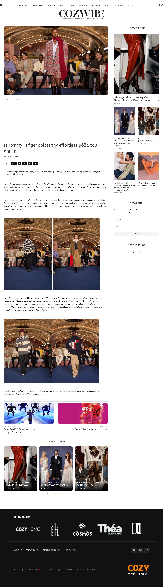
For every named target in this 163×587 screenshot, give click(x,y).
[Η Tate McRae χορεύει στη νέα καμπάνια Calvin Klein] (148, 166)
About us (17, 550)
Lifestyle (23, 5)
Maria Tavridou (12, 156)
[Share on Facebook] (19, 163)
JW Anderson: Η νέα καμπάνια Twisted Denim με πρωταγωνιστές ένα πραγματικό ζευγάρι (124, 186)
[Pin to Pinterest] (30, 163)
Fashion (51, 5)
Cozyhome (83, 5)
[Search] (156, 5)
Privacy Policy (32, 550)
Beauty (63, 5)
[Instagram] (162, 5)
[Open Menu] (1, 5)
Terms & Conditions (52, 550)
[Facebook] (159, 5)
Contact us (71, 550)
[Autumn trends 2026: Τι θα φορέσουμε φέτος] (91, 468)
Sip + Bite (131, 5)
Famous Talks (37, 5)
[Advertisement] (56, 118)
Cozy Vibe (17, 570)
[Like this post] (14, 163)
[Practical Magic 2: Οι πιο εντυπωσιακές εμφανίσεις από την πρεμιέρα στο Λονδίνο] (55, 468)
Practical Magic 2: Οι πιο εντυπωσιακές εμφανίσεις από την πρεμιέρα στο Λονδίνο (124, 141)
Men (72, 5)
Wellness (119, 5)
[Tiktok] (147, 550)
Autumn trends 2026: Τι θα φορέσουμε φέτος (148, 139)
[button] (7, 470)
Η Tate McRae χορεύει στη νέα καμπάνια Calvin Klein (148, 184)
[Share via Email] (35, 163)
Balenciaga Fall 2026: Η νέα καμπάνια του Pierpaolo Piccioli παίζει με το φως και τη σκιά (136, 98)
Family (107, 5)
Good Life (96, 5)
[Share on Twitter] (24, 163)
